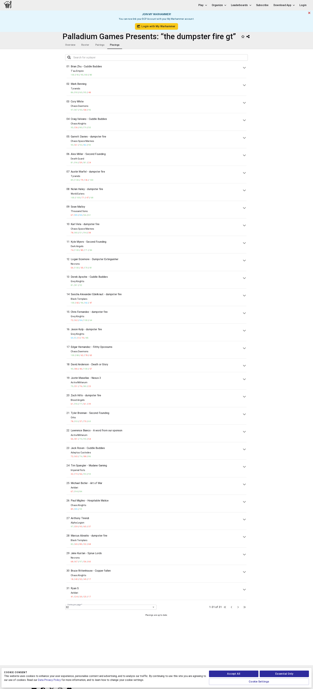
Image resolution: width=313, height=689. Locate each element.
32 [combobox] (67, 607)
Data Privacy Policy (49, 679)
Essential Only (284, 673)
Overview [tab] (70, 45)
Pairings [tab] (99, 45)
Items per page (74, 604)
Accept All (233, 673)
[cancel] (309, 13)
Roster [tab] (85, 45)
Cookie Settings (259, 681)
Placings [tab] (114, 45)
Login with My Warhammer (158, 26)
